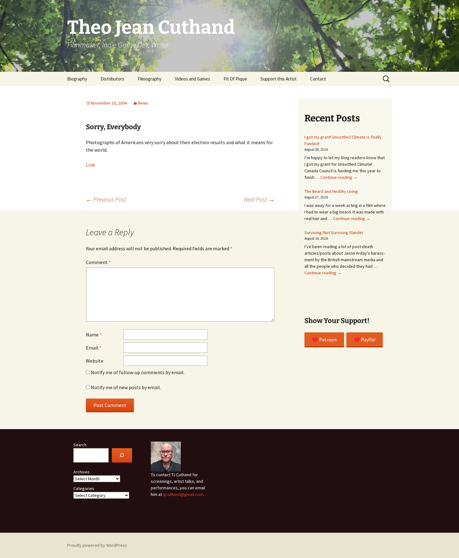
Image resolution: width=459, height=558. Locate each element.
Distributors (112, 79)
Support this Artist (278, 79)
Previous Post (106, 199)
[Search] (122, 455)
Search (79, 445)
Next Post (259, 199)
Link (90, 165)
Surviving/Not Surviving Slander (333, 232)
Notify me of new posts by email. (126, 387)
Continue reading (339, 177)
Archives (81, 472)
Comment (98, 262)
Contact (318, 79)
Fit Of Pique (235, 79)
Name (94, 334)
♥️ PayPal (364, 339)
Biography (77, 79)
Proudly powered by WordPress (97, 545)
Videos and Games (192, 79)
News (143, 103)
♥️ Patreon (324, 339)
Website (94, 361)
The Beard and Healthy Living (331, 191)
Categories (83, 488)
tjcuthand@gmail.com (183, 494)
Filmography (149, 79)
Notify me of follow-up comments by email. (138, 372)
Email (93, 348)
